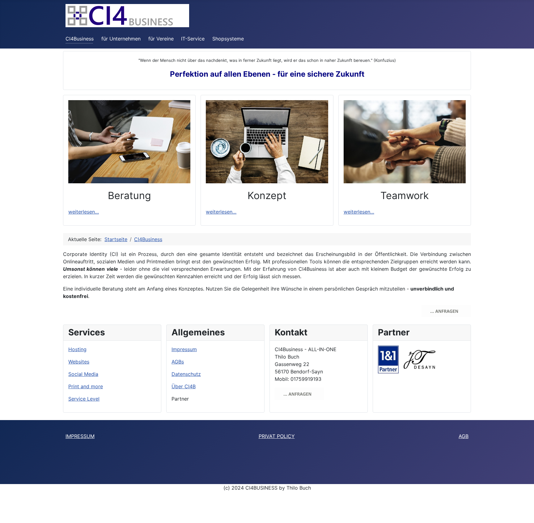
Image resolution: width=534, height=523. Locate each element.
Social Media (83, 374)
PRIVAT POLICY (277, 436)
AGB (463, 436)
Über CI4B (184, 386)
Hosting (77, 349)
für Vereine (161, 39)
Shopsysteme (228, 39)
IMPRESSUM (80, 436)
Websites (78, 362)
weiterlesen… (83, 212)
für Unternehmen (121, 39)
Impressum (184, 349)
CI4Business (80, 39)
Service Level (84, 399)
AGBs (178, 362)
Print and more (85, 386)
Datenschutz (186, 374)
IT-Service (193, 39)
